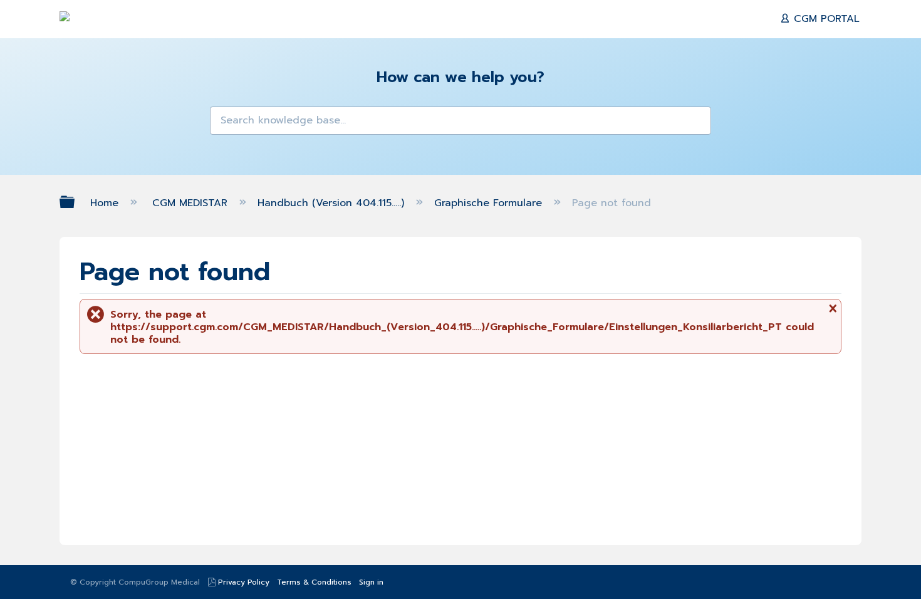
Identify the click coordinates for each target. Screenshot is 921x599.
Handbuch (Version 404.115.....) (333, 203)
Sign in (371, 582)
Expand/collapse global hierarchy (75, 202)
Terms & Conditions (314, 582)
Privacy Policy (243, 582)
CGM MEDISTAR (191, 203)
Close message (831, 313)
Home (106, 203)
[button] (227, 124)
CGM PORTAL (825, 18)
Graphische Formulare (490, 203)
